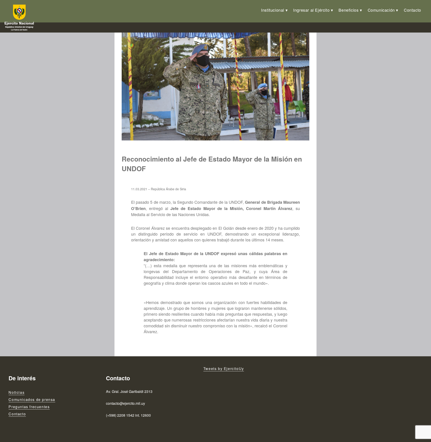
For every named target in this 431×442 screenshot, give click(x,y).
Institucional (272, 10)
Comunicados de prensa (32, 399)
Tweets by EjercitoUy (223, 368)
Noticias (16, 392)
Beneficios (348, 10)
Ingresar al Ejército (311, 10)
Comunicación (381, 10)
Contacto (412, 10)
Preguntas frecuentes (29, 406)
